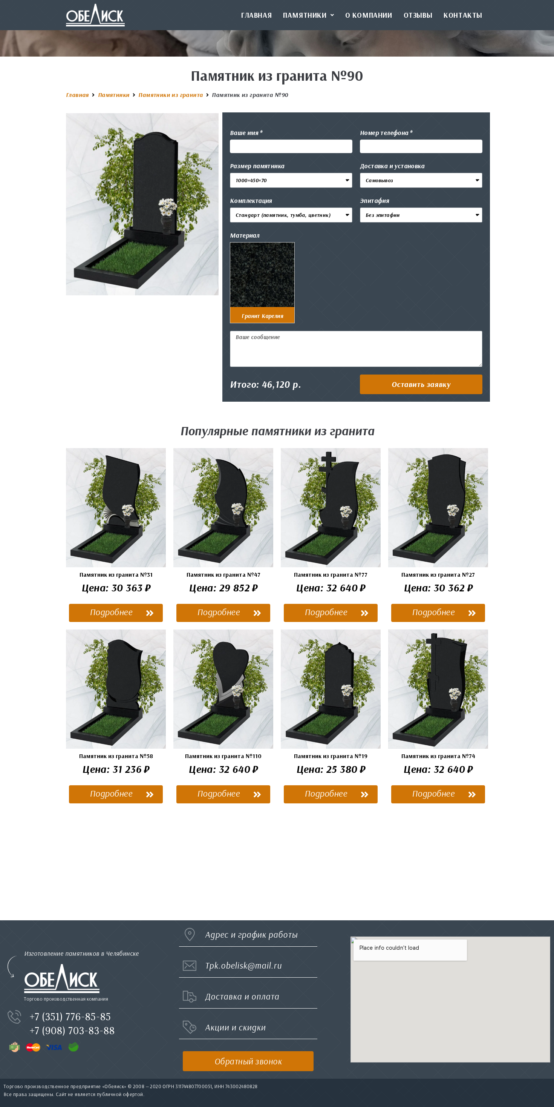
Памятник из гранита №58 (116, 756)
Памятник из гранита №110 (223, 756)
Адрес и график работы (251, 934)
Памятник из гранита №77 (330, 574)
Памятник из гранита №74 (438, 756)
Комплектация (251, 200)
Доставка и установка (392, 166)
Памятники (114, 94)
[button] (421, 384)
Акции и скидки (235, 1027)
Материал (244, 235)
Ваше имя (244, 133)
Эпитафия (374, 200)
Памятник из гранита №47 (223, 574)
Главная (77, 94)
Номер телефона (384, 133)
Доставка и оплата (242, 996)
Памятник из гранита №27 (438, 574)
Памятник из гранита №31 (116, 574)
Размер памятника (257, 166)
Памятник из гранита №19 (330, 756)
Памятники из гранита (170, 94)
